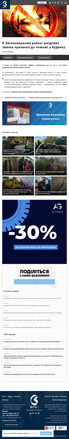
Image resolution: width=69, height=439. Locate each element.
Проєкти (47, 396)
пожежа (8, 57)
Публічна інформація (59, 400)
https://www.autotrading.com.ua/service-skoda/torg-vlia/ (34, 232)
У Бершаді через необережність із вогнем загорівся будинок (31, 92)
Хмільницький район (26, 57)
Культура (5, 400)
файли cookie (33, 433)
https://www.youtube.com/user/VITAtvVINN (34, 113)
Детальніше (34, 297)
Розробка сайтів (63, 436)
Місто (4, 396)
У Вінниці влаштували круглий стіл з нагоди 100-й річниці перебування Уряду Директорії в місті (47, 98)
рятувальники (44, 57)
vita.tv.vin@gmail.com (14, 417)
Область (10, 396)
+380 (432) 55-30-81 (12, 415)
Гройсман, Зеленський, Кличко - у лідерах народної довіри (16, 98)
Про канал (55, 396)
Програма (63, 396)
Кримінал (17, 396)
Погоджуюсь (46, 433)
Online (42, 2)
